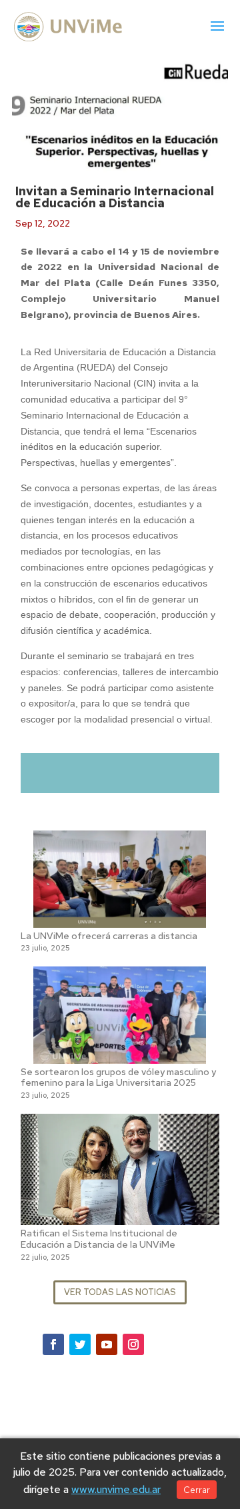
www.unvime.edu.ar (116, 1489)
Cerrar (196, 1490)
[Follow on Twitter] (80, 1344)
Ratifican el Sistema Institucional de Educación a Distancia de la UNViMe (99, 1238)
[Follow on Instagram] (133, 1344)
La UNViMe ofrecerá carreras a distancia (109, 936)
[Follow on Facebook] (53, 1344)
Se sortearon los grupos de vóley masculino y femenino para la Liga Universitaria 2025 (118, 1077)
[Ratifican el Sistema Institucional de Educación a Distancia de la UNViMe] (120, 1216)
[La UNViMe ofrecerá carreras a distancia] (119, 919)
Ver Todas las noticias (120, 1292)
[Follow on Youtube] (106, 1344)
